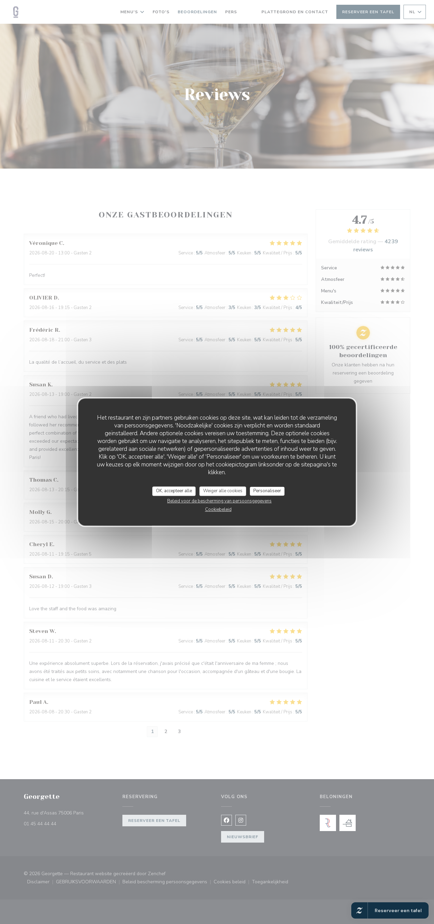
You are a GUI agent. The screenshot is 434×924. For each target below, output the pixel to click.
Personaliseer (267, 491)
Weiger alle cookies (222, 491)
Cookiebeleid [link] (218, 509)
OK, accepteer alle (174, 491)
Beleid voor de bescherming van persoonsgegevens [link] (219, 501)
